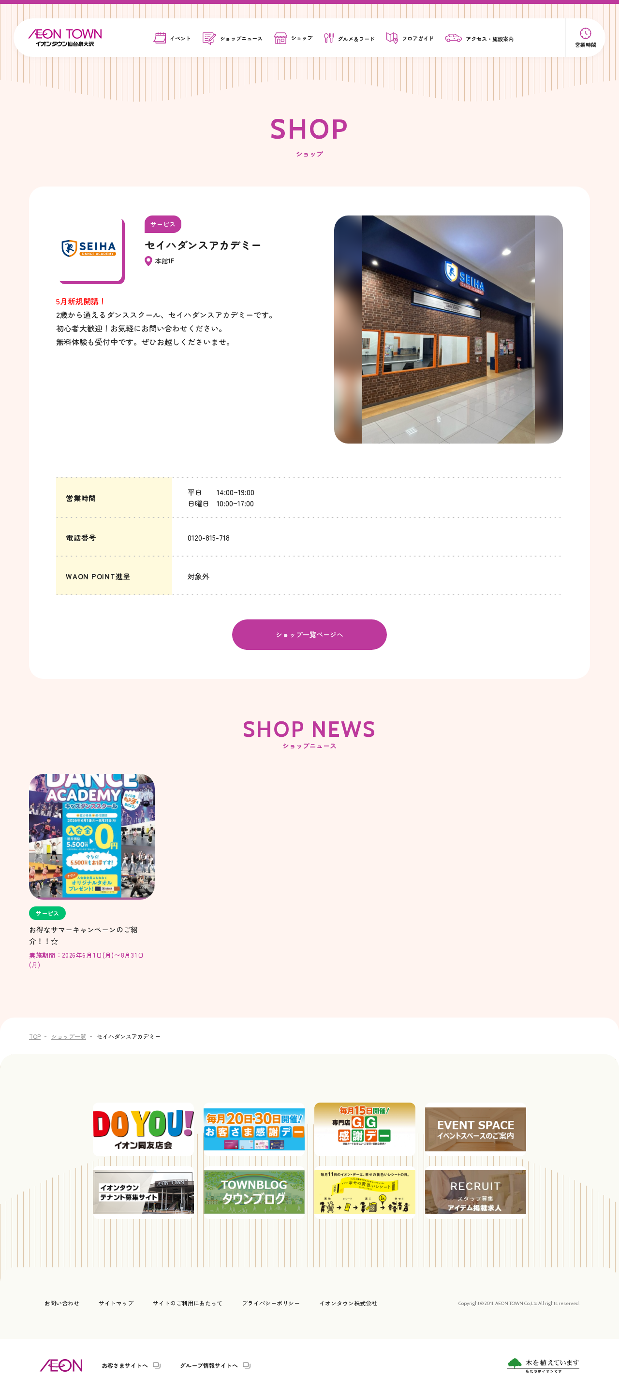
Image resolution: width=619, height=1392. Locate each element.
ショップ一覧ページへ (309, 634)
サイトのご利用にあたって (187, 1303)
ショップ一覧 (68, 1036)
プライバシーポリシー (271, 1303)
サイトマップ (116, 1303)
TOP (35, 1036)
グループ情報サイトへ (209, 1365)
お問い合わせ (61, 1303)
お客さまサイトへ (125, 1365)
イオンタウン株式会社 (348, 1303)
